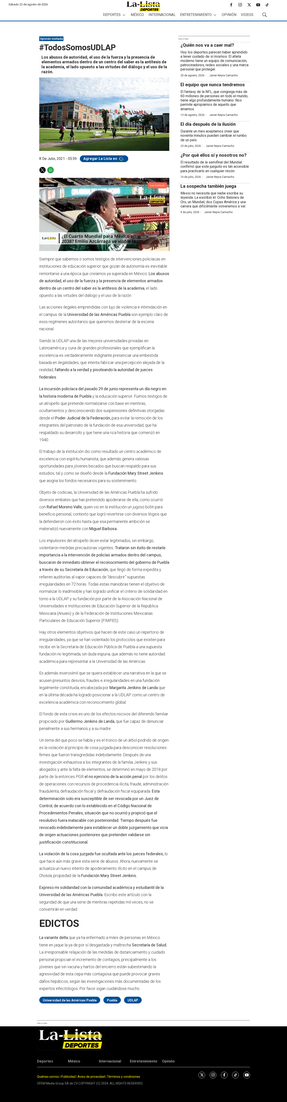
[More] (124, 15)
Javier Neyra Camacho (223, 75)
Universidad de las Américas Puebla (70, 1000)
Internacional (162, 15)
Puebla (112, 1000)
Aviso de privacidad (91, 1076)
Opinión (229, 15)
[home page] (143, 6)
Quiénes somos (48, 1076)
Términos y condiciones (123, 1076)
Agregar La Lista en (100, 158)
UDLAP (133, 1000)
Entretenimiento (196, 15)
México (137, 15)
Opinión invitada (51, 38)
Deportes (112, 15)
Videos (247, 15)
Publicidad (68, 1076)
